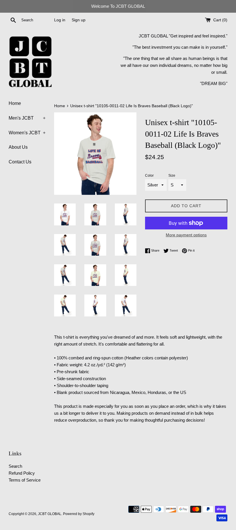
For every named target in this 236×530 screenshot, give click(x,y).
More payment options (186, 235)
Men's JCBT (27, 118)
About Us (18, 147)
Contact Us (20, 161)
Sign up (78, 20)
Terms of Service (25, 480)
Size (171, 175)
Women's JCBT (27, 132)
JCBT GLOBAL (49, 514)
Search (15, 466)
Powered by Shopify (78, 514)
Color (149, 175)
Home (15, 103)
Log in (59, 20)
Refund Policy (22, 473)
